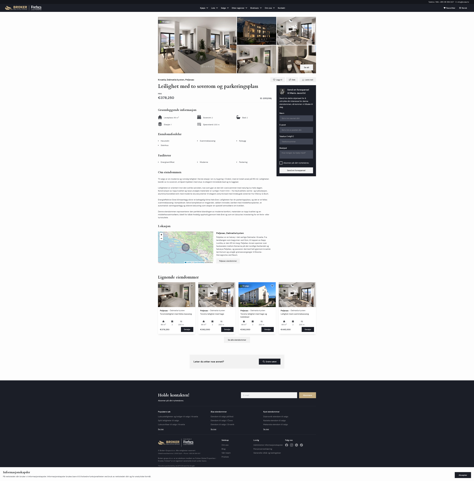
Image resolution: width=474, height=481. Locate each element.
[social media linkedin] (296, 445)
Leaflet (188, 262)
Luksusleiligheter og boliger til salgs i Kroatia (178, 416)
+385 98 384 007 (194, 453)
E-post (282, 124)
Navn (281, 113)
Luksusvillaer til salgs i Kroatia (171, 424)
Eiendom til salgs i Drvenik (222, 424)
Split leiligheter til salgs (168, 420)
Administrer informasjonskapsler (268, 445)
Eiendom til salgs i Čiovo (222, 420)
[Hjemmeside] (23, 7)
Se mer (161, 429)
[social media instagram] (291, 445)
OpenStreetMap (199, 262)
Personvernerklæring (262, 449)
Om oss (225, 445)
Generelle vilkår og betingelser (267, 453)
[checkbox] (280, 162)
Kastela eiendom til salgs (274, 420)
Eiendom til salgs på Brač (222, 416)
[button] (197, 45)
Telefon (286, 136)
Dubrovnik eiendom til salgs (275, 416)
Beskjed (283, 148)
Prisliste (225, 457)
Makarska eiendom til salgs (275, 424)
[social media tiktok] (301, 445)
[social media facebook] (286, 445)
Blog (224, 449)
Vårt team (226, 453)
